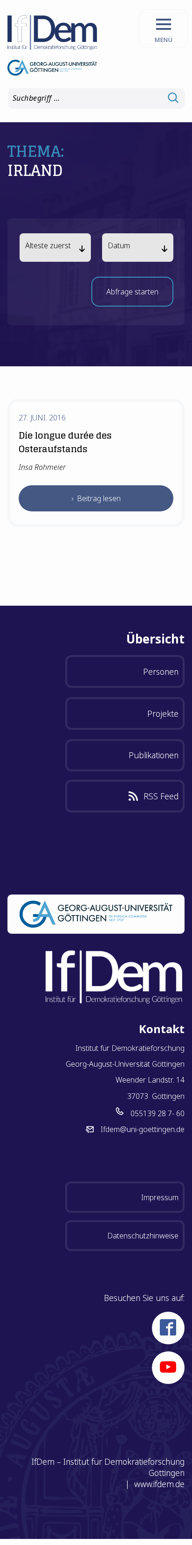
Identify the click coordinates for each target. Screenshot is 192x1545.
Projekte (162, 713)
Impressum (159, 1197)
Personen (160, 671)
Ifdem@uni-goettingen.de (143, 1129)
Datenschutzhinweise (142, 1235)
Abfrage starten (132, 294)
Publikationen (153, 755)
